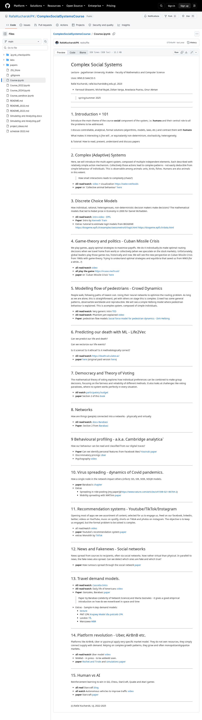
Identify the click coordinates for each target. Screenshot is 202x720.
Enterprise (94, 5)
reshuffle (84, 42)
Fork (171, 16)
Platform (19, 5)
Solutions (36, 5)
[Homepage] (7, 5)
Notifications (153, 16)
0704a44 (171, 42)
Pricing (111, 5)
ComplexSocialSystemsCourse (60, 16)
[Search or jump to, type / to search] (161, 5)
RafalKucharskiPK (22, 16)
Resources (54, 5)
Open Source (74, 5)
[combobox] (26, 47)
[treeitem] (24, 80)
